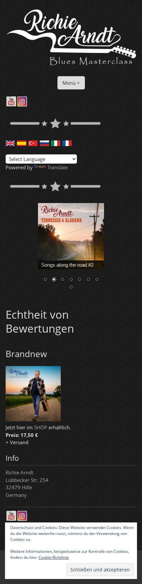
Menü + (71, 83)
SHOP (40, 427)
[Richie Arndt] (71, 65)
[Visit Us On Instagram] (22, 104)
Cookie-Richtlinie (54, 557)
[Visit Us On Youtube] (11, 104)
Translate (57, 167)
